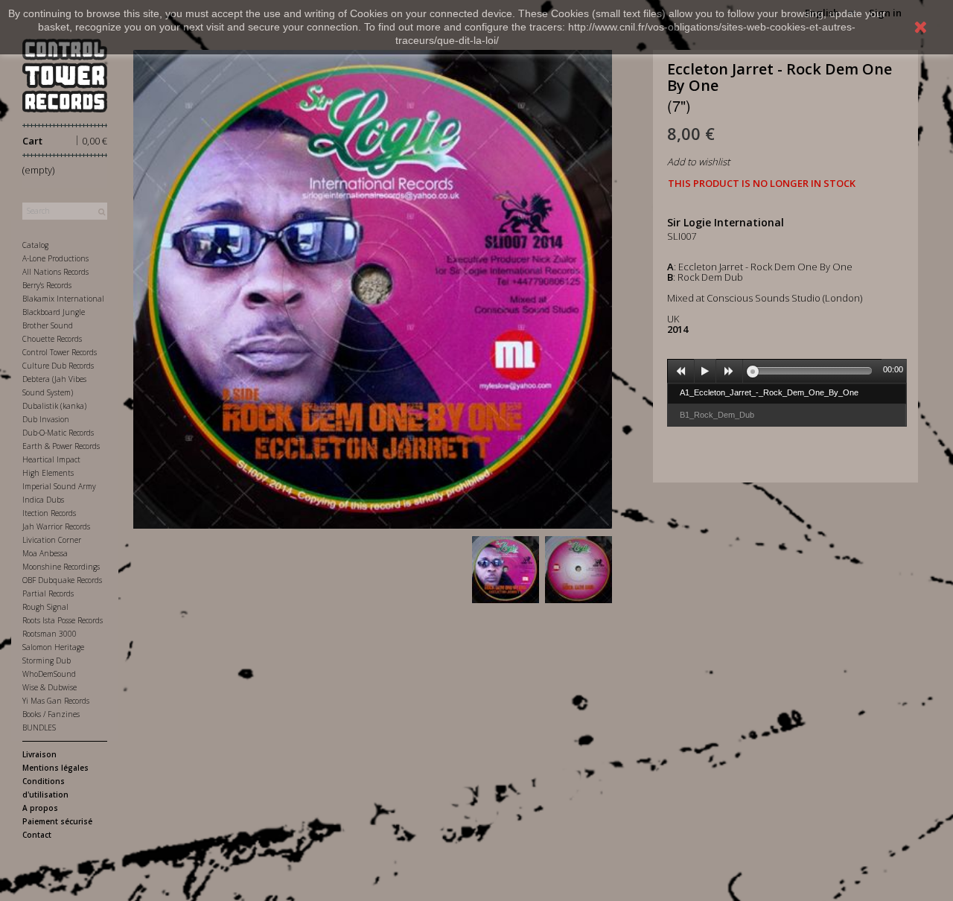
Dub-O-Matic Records (58, 432)
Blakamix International (63, 298)
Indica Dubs (43, 499)
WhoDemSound (49, 674)
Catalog (35, 245)
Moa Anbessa (45, 553)
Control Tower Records (59, 352)
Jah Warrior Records (56, 526)
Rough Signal (45, 607)
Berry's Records (46, 285)
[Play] (705, 371)
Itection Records (49, 513)
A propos (40, 808)
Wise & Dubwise (49, 687)
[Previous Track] (681, 371)
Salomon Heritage (53, 647)
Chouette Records (52, 339)
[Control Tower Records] (64, 75)
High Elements (48, 473)
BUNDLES (39, 727)
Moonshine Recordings (61, 566)
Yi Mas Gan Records (55, 700)
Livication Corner (51, 540)
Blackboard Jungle (53, 312)
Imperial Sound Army (59, 486)
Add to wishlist (698, 161)
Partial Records (48, 593)
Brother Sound (47, 325)
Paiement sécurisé (57, 821)
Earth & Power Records (61, 446)
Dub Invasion (45, 419)
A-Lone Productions (55, 258)
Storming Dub (46, 660)
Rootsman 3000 (49, 633)
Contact (36, 835)
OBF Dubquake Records (62, 580)
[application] (787, 371)
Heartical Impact (51, 459)
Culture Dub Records (58, 365)
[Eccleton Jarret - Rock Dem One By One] (505, 569)
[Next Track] (729, 371)
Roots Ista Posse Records (62, 620)
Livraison (39, 754)
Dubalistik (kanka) (54, 406)
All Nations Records (55, 272)
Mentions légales (55, 767)
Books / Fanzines (51, 714)
